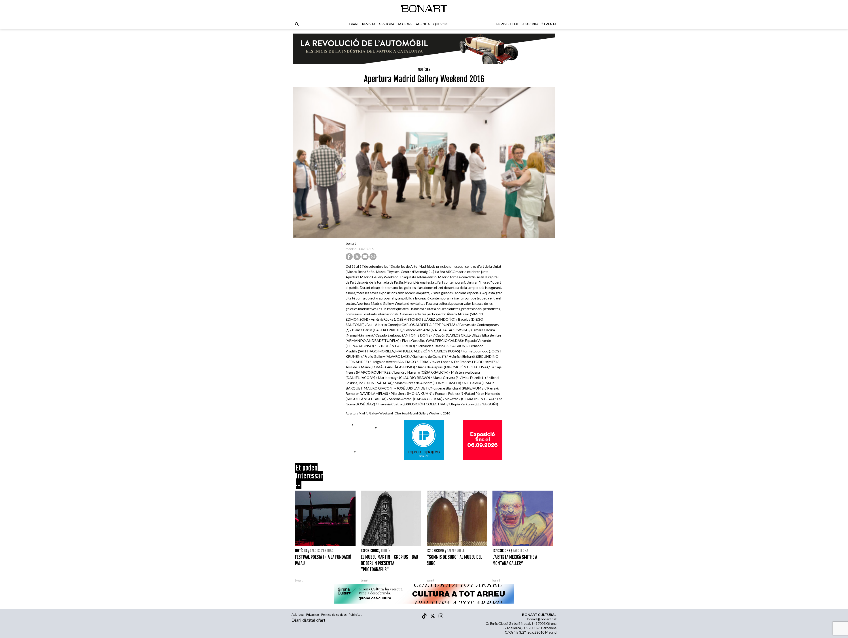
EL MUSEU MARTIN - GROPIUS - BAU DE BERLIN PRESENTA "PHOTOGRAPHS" (389, 563)
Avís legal (298, 614)
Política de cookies (334, 614)
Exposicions (370, 550)
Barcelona (520, 550)
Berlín (385, 550)
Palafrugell (456, 550)
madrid (351, 249)
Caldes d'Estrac (321, 550)
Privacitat (312, 614)
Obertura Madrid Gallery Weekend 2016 (422, 413)
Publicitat (355, 614)
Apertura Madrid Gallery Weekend (369, 413)
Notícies (424, 69)
